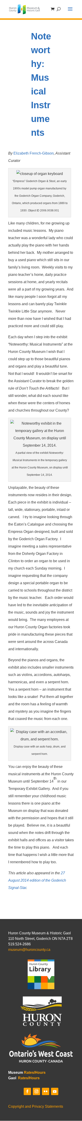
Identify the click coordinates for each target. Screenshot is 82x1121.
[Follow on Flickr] (45, 1091)
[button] (70, 12)
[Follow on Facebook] (27, 1091)
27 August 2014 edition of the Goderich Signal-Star (37, 880)
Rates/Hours (35, 1072)
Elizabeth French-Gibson (33, 153)
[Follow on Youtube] (54, 1091)
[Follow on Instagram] (36, 1091)
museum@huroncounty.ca (29, 950)
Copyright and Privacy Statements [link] (35, 1106)
